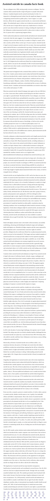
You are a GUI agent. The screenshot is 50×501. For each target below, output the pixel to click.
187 (43, 492)
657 (37, 497)
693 (43, 495)
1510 (32, 493)
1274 (29, 497)
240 (41, 497)
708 (31, 492)
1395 (13, 497)
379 (8, 493)
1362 (4, 492)
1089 (35, 495)
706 (36, 493)
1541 (8, 497)
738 (20, 493)
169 (31, 495)
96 (7, 499)
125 (16, 492)
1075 (16, 493)
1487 (35, 492)
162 (20, 495)
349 (8, 492)
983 (39, 493)
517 (12, 492)
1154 (4, 495)
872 (27, 492)
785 (23, 493)
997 (20, 492)
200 (23, 492)
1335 (25, 497)
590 (16, 495)
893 (33, 497)
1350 (21, 497)
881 (23, 495)
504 (8, 495)
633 (43, 493)
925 (44, 497)
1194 (28, 493)
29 (3, 499)
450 (4, 497)
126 (39, 492)
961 (12, 495)
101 (4, 493)
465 (27, 495)
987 (12, 493)
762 (39, 495)
